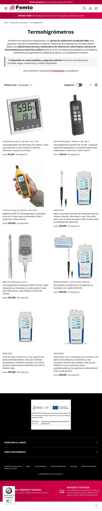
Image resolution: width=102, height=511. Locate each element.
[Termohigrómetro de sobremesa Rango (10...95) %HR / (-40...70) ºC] (25, 115)
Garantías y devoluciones (13, 466)
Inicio (6, 22)
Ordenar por (10, 85)
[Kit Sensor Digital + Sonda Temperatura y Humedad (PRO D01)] (76, 184)
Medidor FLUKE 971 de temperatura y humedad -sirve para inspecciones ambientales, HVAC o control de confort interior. (24, 216)
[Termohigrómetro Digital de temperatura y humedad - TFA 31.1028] (76, 115)
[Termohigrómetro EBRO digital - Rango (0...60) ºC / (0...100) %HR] (25, 256)
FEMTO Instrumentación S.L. (53, 474)
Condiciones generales (58, 466)
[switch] (9, 500)
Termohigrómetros (36, 22)
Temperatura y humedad (19, 22)
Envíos (28, 466)
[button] (96, 8)
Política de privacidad (88, 466)
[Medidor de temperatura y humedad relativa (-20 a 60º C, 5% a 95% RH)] (25, 184)
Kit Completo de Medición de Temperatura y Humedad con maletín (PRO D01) (73, 286)
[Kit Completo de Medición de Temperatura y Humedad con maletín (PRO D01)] (76, 256)
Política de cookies (10, 468)
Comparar (69, 85)
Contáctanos (58, 70)
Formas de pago (40, 466)
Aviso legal (73, 466)
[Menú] (13, 487)
